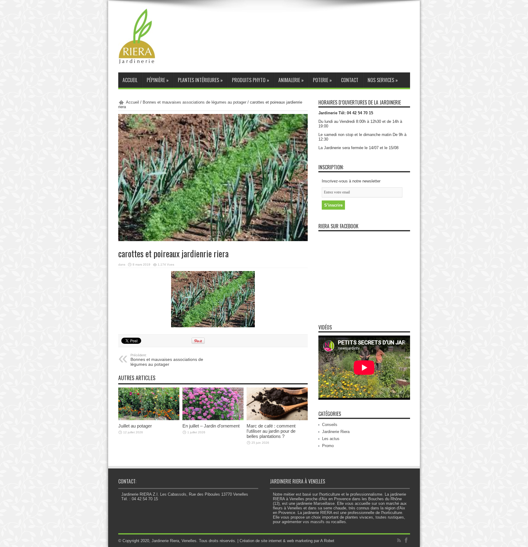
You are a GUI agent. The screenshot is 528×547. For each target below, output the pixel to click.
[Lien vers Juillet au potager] (148, 403)
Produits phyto (250, 80)
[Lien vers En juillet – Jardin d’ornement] (213, 403)
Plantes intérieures (200, 80)
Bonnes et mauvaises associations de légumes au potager (194, 102)
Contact (349, 80)
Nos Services (383, 80)
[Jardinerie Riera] (137, 37)
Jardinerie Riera (336, 431)
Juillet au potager (135, 425)
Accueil (130, 80)
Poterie (322, 80)
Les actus (330, 438)
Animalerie (291, 80)
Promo (328, 445)
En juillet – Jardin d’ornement (211, 425)
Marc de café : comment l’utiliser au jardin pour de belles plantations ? (271, 431)
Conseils (329, 424)
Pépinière (158, 80)
